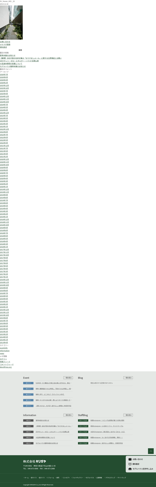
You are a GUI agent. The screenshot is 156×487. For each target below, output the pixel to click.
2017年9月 (4, 258)
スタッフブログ (83, 420)
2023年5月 (4, 118)
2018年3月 (4, 244)
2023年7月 (4, 115)
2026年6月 (4, 77)
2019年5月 (4, 206)
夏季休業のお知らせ (7, 55)
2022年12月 (4, 129)
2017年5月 (4, 266)
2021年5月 (4, 151)
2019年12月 (4, 189)
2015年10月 (4, 315)
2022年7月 (4, 135)
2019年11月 (4, 192)
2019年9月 (4, 195)
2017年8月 (4, 260)
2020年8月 (4, 170)
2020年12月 (4, 159)
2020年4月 (4, 178)
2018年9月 (4, 228)
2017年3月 (4, 271)
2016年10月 (4, 285)
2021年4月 (4, 154)
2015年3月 (4, 331)
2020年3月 (4, 181)
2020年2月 (4, 184)
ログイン (3, 359)
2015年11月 (4, 312)
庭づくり (42, 477)
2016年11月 (4, 282)
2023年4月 (4, 121)
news (2, 353)
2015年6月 (4, 323)
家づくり (28, 383)
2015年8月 (4, 318)
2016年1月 (4, 307)
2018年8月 (4, 230)
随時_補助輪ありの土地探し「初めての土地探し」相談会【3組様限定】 (54, 388)
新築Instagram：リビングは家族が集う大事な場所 (107, 420)
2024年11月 (4, 99)
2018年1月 (4, 247)
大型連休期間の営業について (11, 63)
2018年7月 (4, 233)
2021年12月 (4, 146)
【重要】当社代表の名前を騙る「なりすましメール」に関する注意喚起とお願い (31, 58)
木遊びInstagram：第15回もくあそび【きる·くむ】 (108, 432)
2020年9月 (4, 167)
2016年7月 (4, 293)
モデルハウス (90, 477)
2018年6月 (4, 236)
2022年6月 (4, 137)
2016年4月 (4, 299)
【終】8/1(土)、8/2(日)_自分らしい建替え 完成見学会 (53, 406)
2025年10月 (4, 88)
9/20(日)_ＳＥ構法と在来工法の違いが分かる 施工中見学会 (54, 383)
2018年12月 (4, 219)
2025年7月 (4, 91)
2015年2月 (4, 334)
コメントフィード (7, 364)
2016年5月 (4, 296)
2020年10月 (4, 165)
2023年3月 (4, 124)
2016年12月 (4, 280)
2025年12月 (4, 85)
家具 (58, 477)
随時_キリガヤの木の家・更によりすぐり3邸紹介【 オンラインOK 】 (54, 400)
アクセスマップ (110, 477)
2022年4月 (4, 143)
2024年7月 (4, 105)
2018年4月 (4, 241)
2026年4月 (4, 80)
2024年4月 (4, 110)
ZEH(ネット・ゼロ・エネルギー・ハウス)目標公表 (19, 61)
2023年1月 (4, 126)
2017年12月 (4, 249)
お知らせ (28, 420)
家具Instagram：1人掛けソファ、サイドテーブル (107, 426)
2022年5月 (4, 140)
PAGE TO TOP (151, 451)
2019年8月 (4, 197)
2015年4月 (4, 329)
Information (4, 351)
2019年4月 (4, 208)
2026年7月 (4, 74)
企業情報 (99, 477)
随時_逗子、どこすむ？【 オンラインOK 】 (50, 394)
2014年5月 (4, 337)
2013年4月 (4, 342)
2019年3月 (4, 211)
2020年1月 (4, 187)
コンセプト (66, 477)
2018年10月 (4, 225)
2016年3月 (4, 301)
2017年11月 (4, 252)
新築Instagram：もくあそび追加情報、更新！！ (107, 437)
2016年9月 (4, 288)
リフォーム (50, 477)
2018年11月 (4, 222)
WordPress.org (6, 367)
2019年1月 (4, 217)
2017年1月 (4, 277)
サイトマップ (122, 477)
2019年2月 (4, 214)
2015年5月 (4, 326)
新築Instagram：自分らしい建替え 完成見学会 (107, 443)
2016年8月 (4, 290)
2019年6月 (4, 203)
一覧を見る (68, 377)
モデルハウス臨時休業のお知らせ (13, 66)
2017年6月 (4, 263)
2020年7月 (4, 173)
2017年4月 (4, 269)
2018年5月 (4, 239)
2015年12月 (4, 310)
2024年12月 (4, 96)
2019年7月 (4, 200)
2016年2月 (4, 304)
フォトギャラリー (77, 477)
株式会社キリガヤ (34, 461)
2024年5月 (4, 107)
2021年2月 (4, 156)
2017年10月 (4, 255)
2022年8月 (4, 132)
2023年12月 (4, 113)
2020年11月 (4, 162)
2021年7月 (4, 148)
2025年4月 (4, 94)
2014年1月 (4, 340)
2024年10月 (4, 102)
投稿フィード (5, 362)
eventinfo (4, 348)
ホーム (27, 477)
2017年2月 (4, 274)
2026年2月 (4, 83)
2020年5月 (4, 176)
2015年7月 (4, 321)
